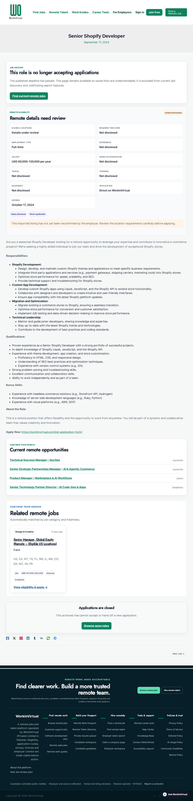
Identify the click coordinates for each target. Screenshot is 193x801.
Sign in (139, 12)
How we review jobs (21, 772)
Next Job (178, 653)
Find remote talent (116, 729)
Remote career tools (144, 723)
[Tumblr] (34, 638)
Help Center (148, 729)
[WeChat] (48, 638)
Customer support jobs (56, 729)
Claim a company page (113, 742)
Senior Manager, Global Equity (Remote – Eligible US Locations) (35, 541)
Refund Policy (176, 755)
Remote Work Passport (85, 723)
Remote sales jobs (58, 745)
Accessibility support (143, 748)
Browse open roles (96, 625)
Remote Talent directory (84, 729)
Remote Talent (58, 12)
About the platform (20, 767)
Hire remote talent (172, 690)
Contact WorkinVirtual (143, 742)
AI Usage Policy (175, 742)
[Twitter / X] (14, 638)
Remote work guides (57, 751)
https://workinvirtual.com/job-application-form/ (52, 432)
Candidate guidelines (85, 748)
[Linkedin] (27, 638)
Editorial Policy (175, 735)
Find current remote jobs (28, 96)
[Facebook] (7, 638)
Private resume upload (85, 735)
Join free (154, 12)
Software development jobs (56, 737)
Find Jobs (39, 12)
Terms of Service (174, 729)
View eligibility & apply (30, 587)
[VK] (41, 638)
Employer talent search (113, 735)
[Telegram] (55, 638)
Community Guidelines (172, 748)
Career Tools (100, 12)
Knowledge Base (146, 735)
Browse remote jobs (149, 690)
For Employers (122, 12)
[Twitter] (159, 796)
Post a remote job (116, 723)
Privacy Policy (176, 723)
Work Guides (80, 12)
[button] (176, 12)
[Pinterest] (21, 638)
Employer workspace (114, 748)
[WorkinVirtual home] (15, 12)
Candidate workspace (85, 742)
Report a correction (153, 783)
